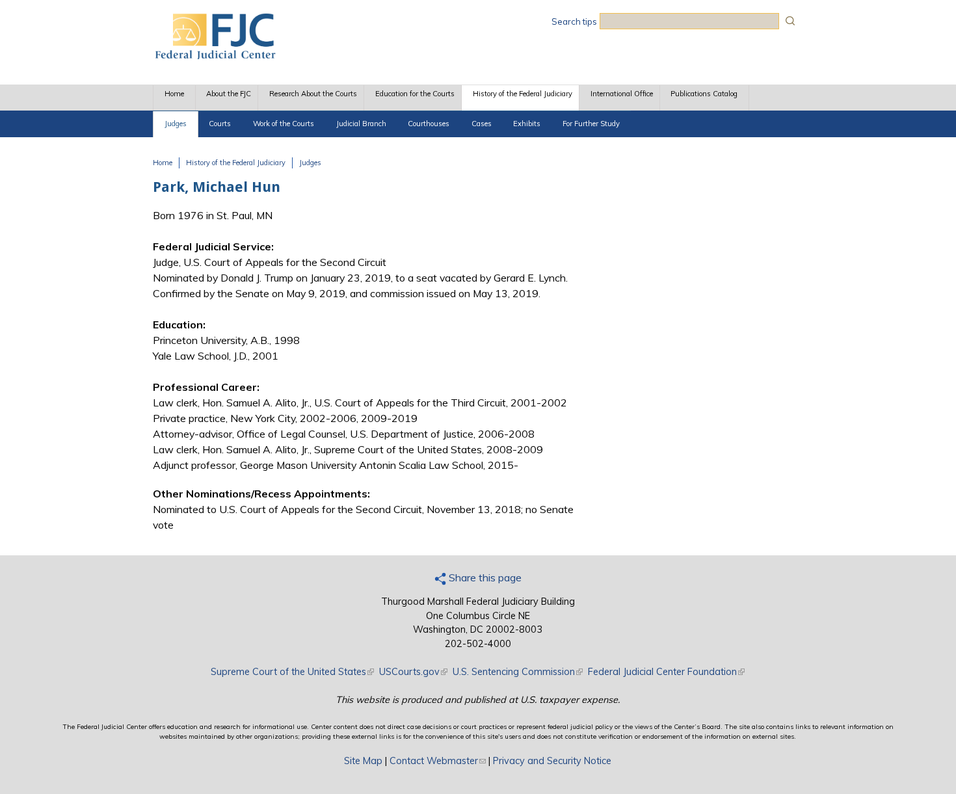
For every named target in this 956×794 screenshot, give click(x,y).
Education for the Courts (415, 93)
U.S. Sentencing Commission (518, 672)
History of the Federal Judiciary (522, 93)
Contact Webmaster (438, 761)
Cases (481, 123)
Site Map (363, 761)
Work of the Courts (283, 123)
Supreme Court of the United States (292, 672)
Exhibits (526, 123)
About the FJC (228, 93)
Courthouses (428, 123)
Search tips (574, 21)
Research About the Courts (313, 93)
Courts (220, 123)
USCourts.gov (413, 672)
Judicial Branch (361, 123)
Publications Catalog (704, 93)
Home (174, 93)
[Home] (214, 55)
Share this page (484, 577)
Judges (176, 123)
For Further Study (591, 123)
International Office (622, 93)
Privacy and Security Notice (552, 761)
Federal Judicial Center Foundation (666, 672)
